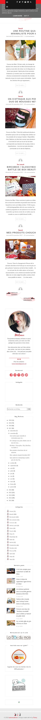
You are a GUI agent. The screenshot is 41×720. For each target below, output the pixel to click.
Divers (11, 528)
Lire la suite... (20, 85)
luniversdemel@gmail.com (19, 364)
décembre (13, 430)
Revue (11, 551)
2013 (10, 498)
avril (11, 479)
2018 (10, 425)
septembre (13, 465)
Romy (35, 717)
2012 (10, 500)
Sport (11, 553)
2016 (10, 490)
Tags (11, 559)
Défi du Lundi (13, 525)
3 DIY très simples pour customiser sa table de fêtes (23, 571)
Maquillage (12, 537)
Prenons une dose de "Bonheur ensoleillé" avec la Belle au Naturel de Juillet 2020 (23, 612)
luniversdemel (13, 717)
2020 (10, 420)
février (12, 484)
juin (11, 473)
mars (11, 481)
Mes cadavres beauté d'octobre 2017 (20, 455)
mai (11, 476)
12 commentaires (29, 235)
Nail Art (11, 542)
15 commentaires (29, 104)
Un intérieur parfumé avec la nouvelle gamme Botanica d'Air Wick (23, 591)
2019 (10, 423)
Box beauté (20, 164)
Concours (12, 522)
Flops (11, 534)
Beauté (20, 28)
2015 (10, 492)
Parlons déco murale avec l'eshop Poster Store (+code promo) (22, 601)
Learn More (17, 16)
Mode (11, 539)
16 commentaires (30, 172)
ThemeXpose (9, 710)
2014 (10, 495)
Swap (11, 556)
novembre (13, 433)
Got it (26, 16)
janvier (12, 487)
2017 (10, 428)
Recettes (12, 548)
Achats (11, 511)
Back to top (30, 710)
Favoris (11, 531)
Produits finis (13, 545)
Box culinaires (13, 520)
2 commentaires (29, 36)
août (11, 468)
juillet (11, 471)
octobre (12, 463)
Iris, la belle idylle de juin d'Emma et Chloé (23, 622)
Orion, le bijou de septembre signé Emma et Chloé (23, 581)
